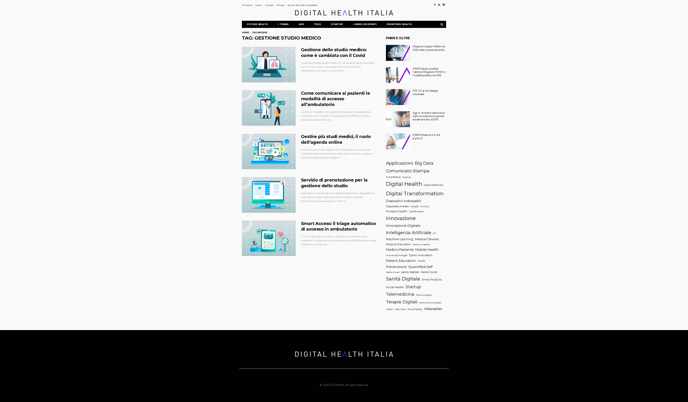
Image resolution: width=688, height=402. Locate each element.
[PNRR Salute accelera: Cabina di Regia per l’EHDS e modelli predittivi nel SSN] (398, 75)
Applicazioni (399, 163)
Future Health (257, 24)
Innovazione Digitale (403, 226)
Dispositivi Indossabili (403, 201)
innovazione (401, 218)
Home (245, 32)
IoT (434, 233)
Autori (258, 5)
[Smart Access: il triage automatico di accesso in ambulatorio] (269, 238)
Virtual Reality (414, 309)
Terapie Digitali (401, 301)
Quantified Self (420, 267)
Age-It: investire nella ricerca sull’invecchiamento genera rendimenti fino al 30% (429, 116)
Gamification (416, 211)
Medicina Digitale (421, 244)
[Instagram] (444, 4)
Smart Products (432, 279)
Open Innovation (420, 255)
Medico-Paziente (400, 250)
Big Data (424, 163)
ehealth (415, 206)
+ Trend (283, 24)
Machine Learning (399, 239)
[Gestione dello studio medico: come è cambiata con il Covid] (269, 64)
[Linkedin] (439, 4)
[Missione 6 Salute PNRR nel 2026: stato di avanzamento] (398, 53)
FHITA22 (425, 206)
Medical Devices (427, 239)
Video (389, 309)
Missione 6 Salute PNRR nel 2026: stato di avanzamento (429, 48)
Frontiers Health (399, 24)
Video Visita (400, 309)
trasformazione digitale (430, 302)
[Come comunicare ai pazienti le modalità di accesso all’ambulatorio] (269, 108)
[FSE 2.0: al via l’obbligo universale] (398, 97)
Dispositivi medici (397, 206)
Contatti (269, 5)
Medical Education (398, 244)
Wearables (433, 309)
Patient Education (401, 261)
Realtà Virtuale (393, 272)
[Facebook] (434, 4)
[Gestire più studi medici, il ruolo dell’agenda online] (269, 151)
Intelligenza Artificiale (408, 232)
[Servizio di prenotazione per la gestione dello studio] (269, 195)
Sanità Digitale (403, 279)
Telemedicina (400, 294)
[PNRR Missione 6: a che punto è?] (398, 141)
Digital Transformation (415, 193)
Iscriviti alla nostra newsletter (302, 5)
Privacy (281, 5)
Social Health (395, 287)
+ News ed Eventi (365, 24)
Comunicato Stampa (407, 170)
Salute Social (429, 272)
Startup (337, 24)
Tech (317, 24)
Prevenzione (396, 267)
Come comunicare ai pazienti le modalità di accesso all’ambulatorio (335, 99)
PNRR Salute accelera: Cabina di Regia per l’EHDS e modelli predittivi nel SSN (429, 72)
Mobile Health (427, 250)
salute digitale (410, 272)
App (301, 24)
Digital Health (404, 184)
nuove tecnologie (396, 255)
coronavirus (393, 177)
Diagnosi (406, 177)
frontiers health (396, 211)
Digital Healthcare (433, 185)
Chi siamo (247, 5)
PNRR (421, 261)
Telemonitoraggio (424, 295)
